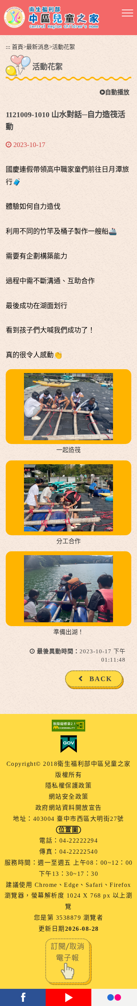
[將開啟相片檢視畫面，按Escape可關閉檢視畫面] (68, 406)
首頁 (17, 47)
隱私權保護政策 (68, 785)
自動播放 (117, 92)
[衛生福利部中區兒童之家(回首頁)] (51, 17)
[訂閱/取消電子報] (68, 961)
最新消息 (37, 47)
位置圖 (69, 830)
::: (8, 47)
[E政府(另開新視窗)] (68, 744)
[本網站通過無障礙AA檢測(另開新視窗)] (68, 725)
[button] (127, 13)
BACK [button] (100, 679)
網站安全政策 (69, 796)
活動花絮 (63, 47)
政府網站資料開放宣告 (68, 807)
